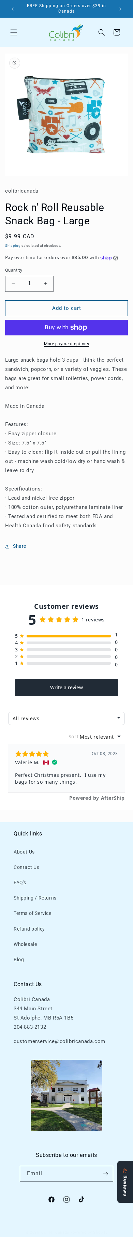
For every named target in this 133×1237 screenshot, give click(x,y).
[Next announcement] (120, 8)
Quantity (13, 270)
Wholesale (25, 944)
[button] (13, 32)
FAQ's (20, 882)
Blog (19, 959)
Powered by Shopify (89, 1232)
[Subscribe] (105, 1174)
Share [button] (19, 546)
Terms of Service (32, 913)
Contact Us (26, 867)
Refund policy (29, 929)
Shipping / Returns (35, 898)
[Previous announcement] (12, 8)
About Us (24, 852)
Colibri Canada (55, 1232)
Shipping (13, 245)
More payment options (66, 344)
